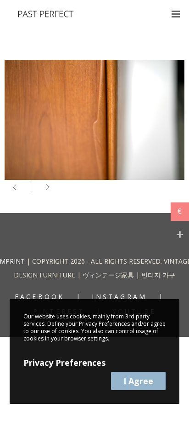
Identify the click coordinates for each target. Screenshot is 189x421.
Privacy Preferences (64, 362)
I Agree (138, 380)
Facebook (40, 296)
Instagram (119, 296)
